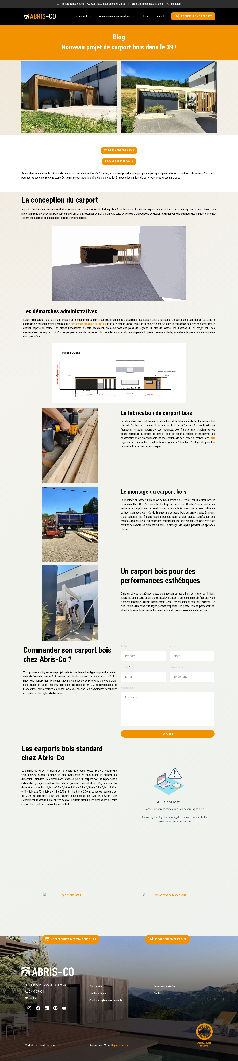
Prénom (126, 646)
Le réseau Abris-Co (164, 986)
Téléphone (176, 667)
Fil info (145, 16)
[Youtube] (64, 1008)
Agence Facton (120, 1045)
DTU (212, 438)
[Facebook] (38, 1008)
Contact (160, 16)
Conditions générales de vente (105, 1000)
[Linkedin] (46, 1008)
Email (125, 667)
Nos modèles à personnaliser (114, 16)
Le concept (80, 16)
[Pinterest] (55, 1008)
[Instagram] (29, 1008)
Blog (119, 37)
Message (127, 687)
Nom (173, 646)
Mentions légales (98, 993)
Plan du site (95, 986)
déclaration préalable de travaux (89, 324)
